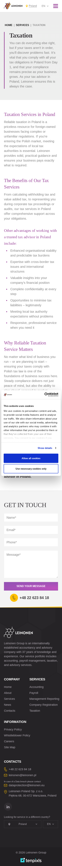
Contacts (9, 710)
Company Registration (43, 704)
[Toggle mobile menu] (55, 6)
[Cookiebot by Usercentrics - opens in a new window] (44, 395)
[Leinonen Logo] (13, 6)
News (7, 704)
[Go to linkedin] (8, 807)
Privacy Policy (13, 729)
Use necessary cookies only (31, 468)
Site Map (9, 747)
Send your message (31, 586)
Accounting (36, 687)
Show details (45, 448)
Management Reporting (44, 698)
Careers (9, 741)
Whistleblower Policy (17, 735)
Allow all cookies (31, 458)
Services (22, 25)
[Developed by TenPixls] (31, 860)
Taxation (34, 710)
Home (8, 25)
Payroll (33, 693)
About (7, 693)
